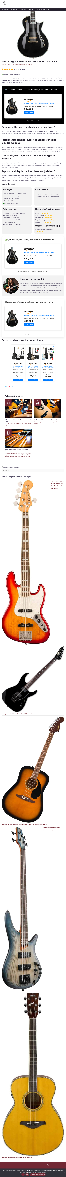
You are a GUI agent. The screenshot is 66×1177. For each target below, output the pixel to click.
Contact (49, 1167)
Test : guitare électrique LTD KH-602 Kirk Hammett (17, 714)
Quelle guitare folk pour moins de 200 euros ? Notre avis (47, 420)
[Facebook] (2, 386)
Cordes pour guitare (16, 454)
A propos (49, 1165)
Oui (23, 1174)
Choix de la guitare (10, 423)
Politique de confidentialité (38, 1174)
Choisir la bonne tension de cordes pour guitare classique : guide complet (16, 450)
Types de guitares (25, 456)
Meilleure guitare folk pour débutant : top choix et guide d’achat (18, 420)
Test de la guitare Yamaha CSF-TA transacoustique (17, 1157)
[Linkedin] (13, 386)
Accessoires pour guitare (11, 453)
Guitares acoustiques (50, 422)
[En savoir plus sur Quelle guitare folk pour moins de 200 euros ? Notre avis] (47, 408)
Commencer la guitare (21, 423)
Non (27, 1174)
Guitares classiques (15, 456)
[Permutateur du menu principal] (62, 4)
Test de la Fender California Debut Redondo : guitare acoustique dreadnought (24, 824)
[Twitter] (6, 386)
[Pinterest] (9, 386)
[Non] (64, 1173)
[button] (11, 74)
